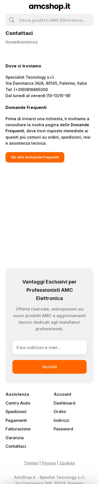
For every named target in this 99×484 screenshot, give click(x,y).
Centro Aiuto (18, 403)
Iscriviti (49, 366)
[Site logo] (49, 6)
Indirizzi (61, 420)
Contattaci (16, 446)
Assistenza (27, 42)
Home (11, 42)
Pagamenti (16, 420)
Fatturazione (18, 428)
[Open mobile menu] (8, 6)
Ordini (60, 411)
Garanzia (15, 437)
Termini (31, 463)
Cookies (67, 463)
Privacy (49, 463)
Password (63, 428)
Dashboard (64, 403)
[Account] (91, 6)
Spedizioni (16, 411)
